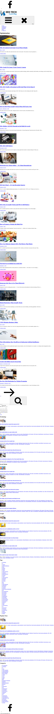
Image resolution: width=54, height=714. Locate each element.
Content (8, 426)
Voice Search (4, 607)
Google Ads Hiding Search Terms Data (10, 361)
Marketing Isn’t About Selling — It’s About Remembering (15, 165)
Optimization (17, 452)
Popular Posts (28, 426)
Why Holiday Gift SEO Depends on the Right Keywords (15, 126)
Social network (45, 443)
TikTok (27, 511)
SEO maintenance (25, 461)
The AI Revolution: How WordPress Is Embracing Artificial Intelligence (19, 342)
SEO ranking (38, 452)
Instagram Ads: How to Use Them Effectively (12, 283)
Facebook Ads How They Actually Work (7, 441)
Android (3, 564)
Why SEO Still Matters (6, 145)
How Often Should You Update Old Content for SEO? (9, 424)
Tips (15, 444)
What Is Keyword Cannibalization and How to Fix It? (9, 528)
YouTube (3, 702)
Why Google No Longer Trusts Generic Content (13, 67)
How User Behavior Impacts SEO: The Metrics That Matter (16, 244)
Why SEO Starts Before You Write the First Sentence (9, 489)
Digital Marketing (26, 539)
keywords (20, 434)
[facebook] (10, 8)
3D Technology (4, 665)
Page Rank (4, 586)
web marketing (15, 435)
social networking (5, 599)
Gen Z (25, 651)
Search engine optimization (35, 426)
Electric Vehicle (4, 673)
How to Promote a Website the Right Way (11, 224)
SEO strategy (47, 426)
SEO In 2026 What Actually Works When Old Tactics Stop (16, 106)
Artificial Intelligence (5, 565)
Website (19, 435)
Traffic (1, 435)
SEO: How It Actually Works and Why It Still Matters (14, 204)
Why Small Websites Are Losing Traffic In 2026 (8, 432)
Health (20, 530)
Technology (52, 426)
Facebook (3, 575)
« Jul (1, 414)
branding (3, 568)
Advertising (7, 434)
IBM (3, 679)
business (3, 569)
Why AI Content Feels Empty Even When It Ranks (13, 47)
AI (6, 426)
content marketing (20, 426)
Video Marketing (21, 444)
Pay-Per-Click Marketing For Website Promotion (13, 381)
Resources (4, 28)
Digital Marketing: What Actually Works (11, 302)
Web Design (5, 435)
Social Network (46, 434)
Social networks (7, 444)
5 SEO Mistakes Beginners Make (9, 322)
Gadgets (22, 651)
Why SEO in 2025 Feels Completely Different (8, 508)
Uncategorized (4, 695)
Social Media (36, 443)
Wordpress (4, 612)
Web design (4, 608)
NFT (3, 685)
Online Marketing (26, 434)
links (3, 582)
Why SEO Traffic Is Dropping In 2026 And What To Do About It (17, 87)
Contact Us (4, 30)
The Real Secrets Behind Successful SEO (11, 263)
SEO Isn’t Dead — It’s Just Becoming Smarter (12, 185)
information (13, 500)
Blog (3, 29)
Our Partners (4, 26)
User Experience (5, 605)
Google (25, 426)
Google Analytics (5, 577)
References (4, 27)
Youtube (3, 613)
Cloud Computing (5, 670)
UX (2, 606)
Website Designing (24, 435)
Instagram (3, 579)
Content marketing (14, 426)
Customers (4, 572)
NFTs (3, 583)
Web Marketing (9, 435)
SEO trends (36, 434)
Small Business (40, 434)
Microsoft (3, 684)
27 (3, 412)
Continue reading (3, 53)
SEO (41, 426)
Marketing (20, 443)
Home (3, 25)
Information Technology (26, 556)
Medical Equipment (5, 682)
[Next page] (9, 396)
